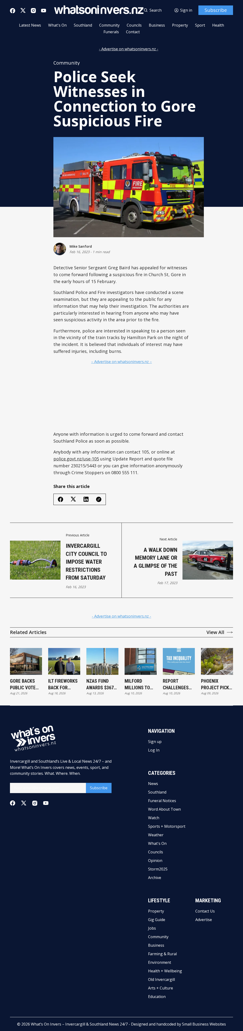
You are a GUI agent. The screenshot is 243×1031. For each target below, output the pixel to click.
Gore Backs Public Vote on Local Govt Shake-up (26, 684)
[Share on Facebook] (60, 499)
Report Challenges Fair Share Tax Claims (178, 684)
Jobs (152, 928)
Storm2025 (158, 869)
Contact (133, 32)
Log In (153, 750)
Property (180, 25)
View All (215, 632)
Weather (156, 835)
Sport (200, 25)
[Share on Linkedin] (86, 499)
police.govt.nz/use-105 (76, 459)
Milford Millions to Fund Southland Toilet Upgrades (137, 684)
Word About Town (164, 809)
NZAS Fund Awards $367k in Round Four (101, 684)
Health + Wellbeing (165, 971)
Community (109, 25)
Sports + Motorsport (166, 826)
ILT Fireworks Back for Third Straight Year (63, 684)
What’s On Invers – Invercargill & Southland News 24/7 (79, 1024)
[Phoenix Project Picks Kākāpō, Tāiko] (217, 661)
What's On (57, 25)
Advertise (203, 920)
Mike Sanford (81, 246)
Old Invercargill (161, 979)
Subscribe (216, 10)
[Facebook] (12, 10)
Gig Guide (156, 920)
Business (157, 25)
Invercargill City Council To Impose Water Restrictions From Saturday (86, 562)
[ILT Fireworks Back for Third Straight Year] (64, 661)
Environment (159, 962)
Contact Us (205, 911)
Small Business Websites (204, 1024)
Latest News (30, 25)
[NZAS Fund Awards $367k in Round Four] (102, 661)
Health (218, 25)
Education (157, 996)
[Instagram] (33, 10)
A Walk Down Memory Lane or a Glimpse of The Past (155, 562)
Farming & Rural (162, 954)
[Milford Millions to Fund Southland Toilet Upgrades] (141, 661)
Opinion (155, 860)
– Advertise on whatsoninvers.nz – (121, 361)
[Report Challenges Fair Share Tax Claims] (179, 661)
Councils (134, 25)
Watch (153, 818)
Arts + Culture (160, 988)
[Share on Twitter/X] (73, 499)
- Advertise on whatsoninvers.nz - (128, 49)
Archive (154, 878)
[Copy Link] (98, 499)
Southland (83, 25)
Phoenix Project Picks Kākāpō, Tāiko (216, 684)
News (153, 783)
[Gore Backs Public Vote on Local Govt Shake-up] (26, 661)
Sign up (155, 741)
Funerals (111, 32)
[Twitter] (23, 10)
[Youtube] (43, 10)
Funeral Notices (162, 801)
